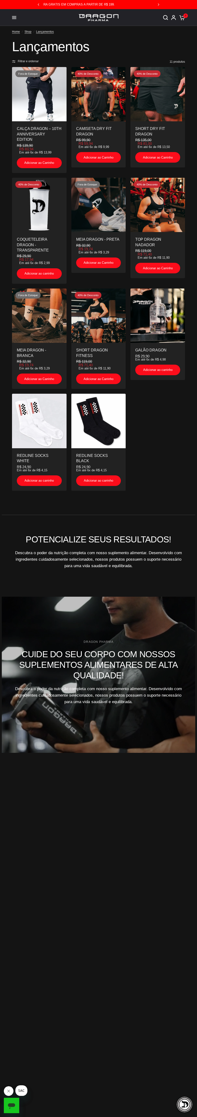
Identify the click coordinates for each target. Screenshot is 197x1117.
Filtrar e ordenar (28, 61)
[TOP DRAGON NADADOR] (157, 205)
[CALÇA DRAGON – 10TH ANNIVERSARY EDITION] (39, 94)
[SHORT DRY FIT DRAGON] (157, 94)
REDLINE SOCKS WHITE (33, 458)
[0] (181, 17)
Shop (28, 31)
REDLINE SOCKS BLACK (92, 458)
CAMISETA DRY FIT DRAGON (94, 131)
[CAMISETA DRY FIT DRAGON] (98, 94)
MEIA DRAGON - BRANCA (31, 352)
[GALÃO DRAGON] (157, 315)
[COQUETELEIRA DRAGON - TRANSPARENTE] (39, 205)
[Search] (165, 17)
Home (16, 31)
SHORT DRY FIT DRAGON (150, 131)
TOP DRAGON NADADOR (148, 242)
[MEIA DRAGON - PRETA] (98, 205)
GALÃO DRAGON (150, 350)
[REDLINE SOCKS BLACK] (98, 421)
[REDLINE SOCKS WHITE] (39, 421)
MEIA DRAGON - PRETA (97, 239)
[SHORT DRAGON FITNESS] (98, 315)
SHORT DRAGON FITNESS (92, 352)
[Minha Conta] (174, 17)
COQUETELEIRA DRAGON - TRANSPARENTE (33, 244)
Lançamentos (45, 31)
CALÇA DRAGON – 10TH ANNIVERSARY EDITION (39, 134)
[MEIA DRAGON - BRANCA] (39, 315)
